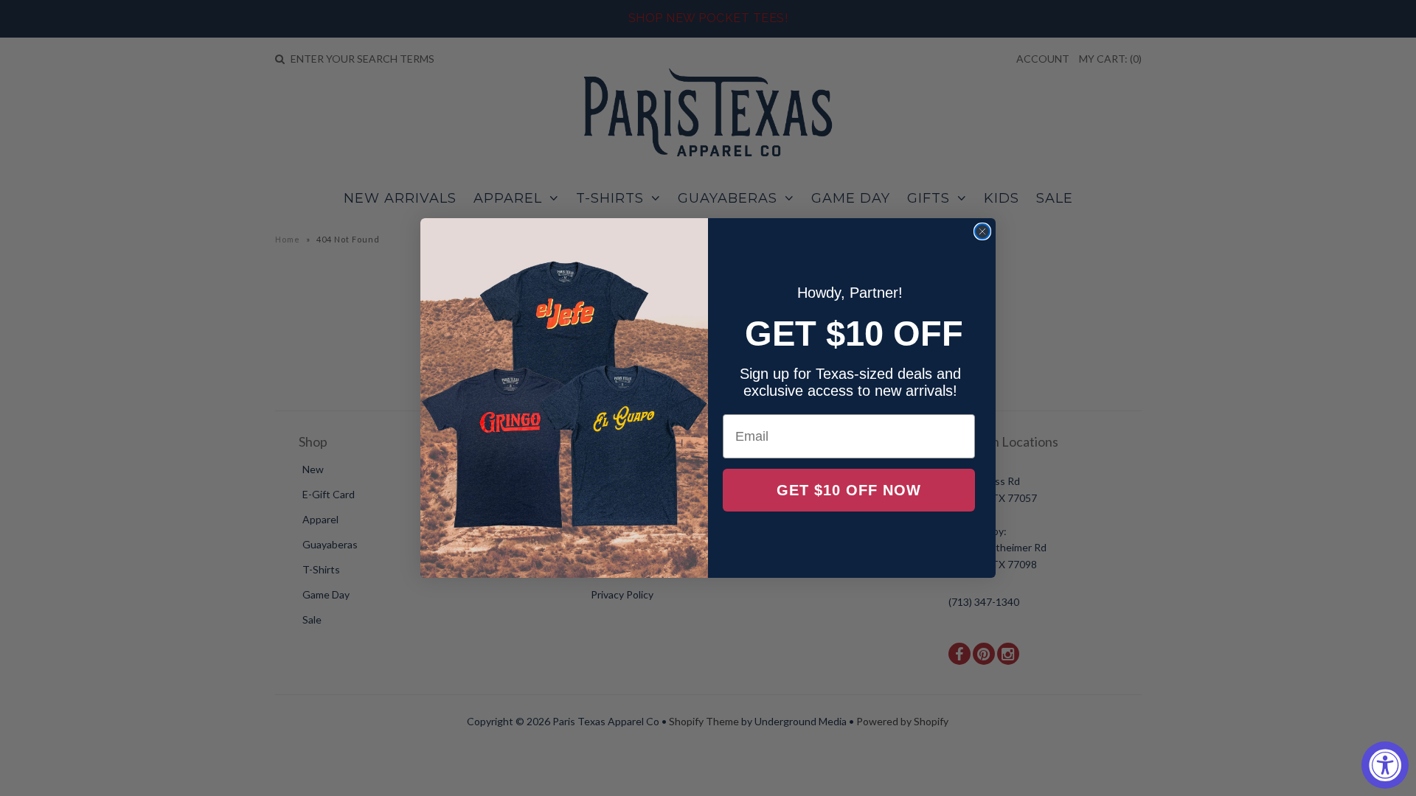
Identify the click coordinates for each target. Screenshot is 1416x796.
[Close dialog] (982, 231)
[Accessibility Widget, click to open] (1385, 765)
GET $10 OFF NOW (849, 490)
